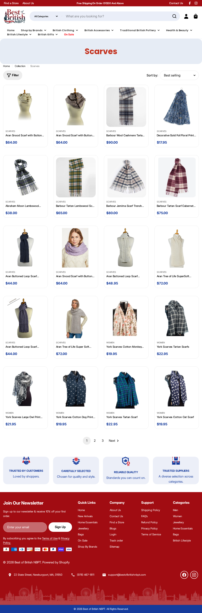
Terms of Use (50, 538)
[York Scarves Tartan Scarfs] (177, 318)
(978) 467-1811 (85, 574)
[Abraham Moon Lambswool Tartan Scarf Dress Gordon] (25, 177)
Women (110, 342)
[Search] (174, 16)
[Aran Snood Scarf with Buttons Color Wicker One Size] (76, 107)
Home (6, 66)
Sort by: (152, 75)
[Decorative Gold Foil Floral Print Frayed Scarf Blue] (177, 107)
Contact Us (176, 3)
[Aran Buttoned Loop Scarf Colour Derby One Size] (25, 248)
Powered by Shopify (56, 562)
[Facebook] (184, 575)
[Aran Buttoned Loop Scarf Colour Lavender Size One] (25, 318)
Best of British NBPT (28, 562)
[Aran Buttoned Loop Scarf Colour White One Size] (126, 248)
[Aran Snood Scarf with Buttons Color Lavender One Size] (76, 248)
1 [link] (86, 441)
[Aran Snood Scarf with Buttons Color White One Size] (25, 107)
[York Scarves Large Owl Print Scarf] (25, 389)
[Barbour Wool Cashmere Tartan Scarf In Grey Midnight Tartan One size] (126, 107)
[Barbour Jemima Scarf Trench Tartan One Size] (126, 177)
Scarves (10, 131)
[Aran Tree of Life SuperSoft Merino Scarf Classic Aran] (177, 248)
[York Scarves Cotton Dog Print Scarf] (76, 389)
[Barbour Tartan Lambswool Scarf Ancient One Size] (76, 177)
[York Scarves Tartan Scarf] (126, 389)
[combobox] (105, 16)
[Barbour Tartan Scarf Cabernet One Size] (177, 177)
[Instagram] (194, 575)
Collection (20, 66)
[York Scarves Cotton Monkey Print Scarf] (126, 318)
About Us (28, 3)
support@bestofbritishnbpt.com (127, 574)
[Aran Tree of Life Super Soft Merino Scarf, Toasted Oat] (76, 318)
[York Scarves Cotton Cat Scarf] (177, 389)
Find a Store (11, 3)
